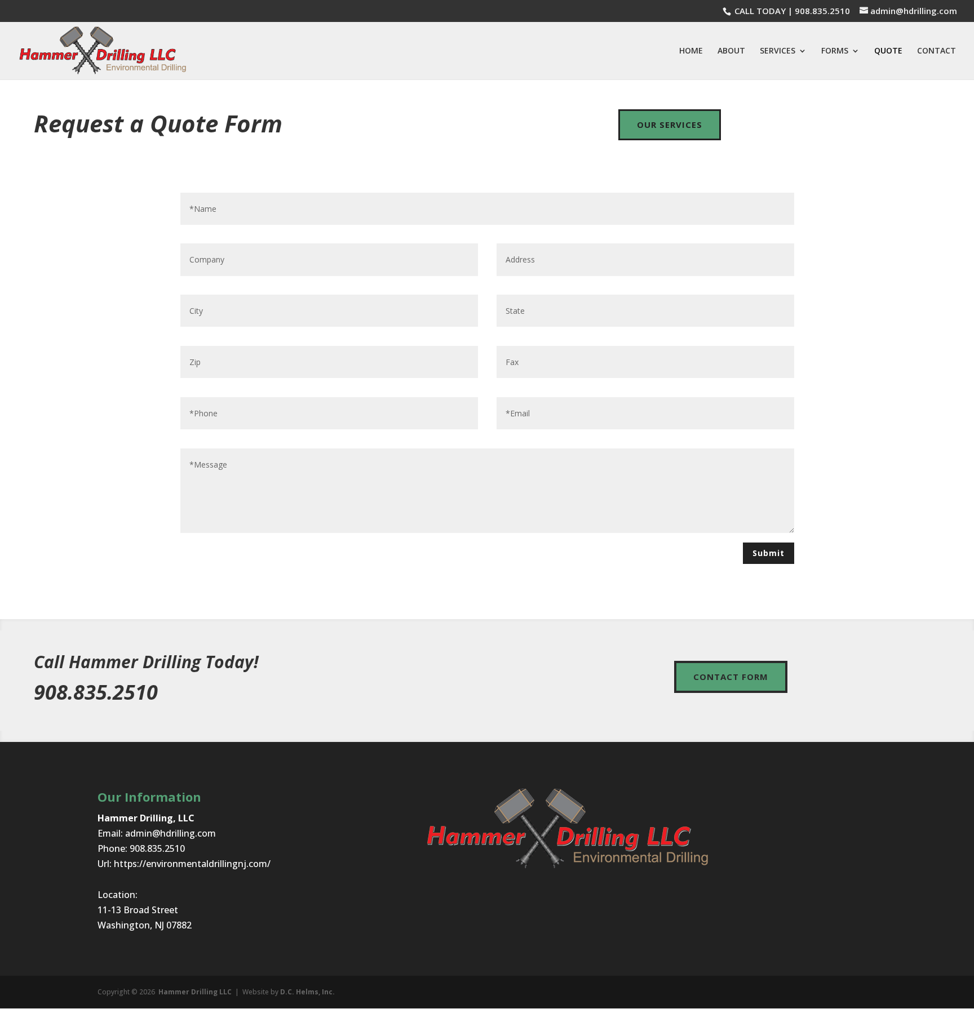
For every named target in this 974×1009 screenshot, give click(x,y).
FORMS (834, 51)
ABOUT (731, 51)
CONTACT (936, 51)
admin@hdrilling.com (170, 833)
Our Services (669, 124)
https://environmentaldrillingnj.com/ (192, 863)
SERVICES (777, 51)
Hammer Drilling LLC (195, 992)
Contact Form (730, 676)
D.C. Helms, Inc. (307, 992)
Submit (768, 553)
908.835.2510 (822, 10)
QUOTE (888, 51)
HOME (691, 51)
